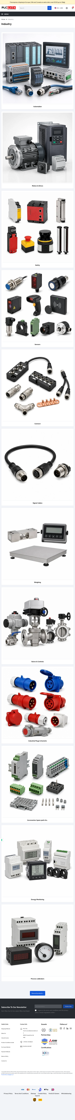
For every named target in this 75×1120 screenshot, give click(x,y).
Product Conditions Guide (7, 1042)
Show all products (37, 993)
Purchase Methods (5, 1047)
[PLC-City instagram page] (61, 1028)
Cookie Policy (42, 1093)
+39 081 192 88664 (28, 1041)
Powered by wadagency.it (7, 1074)
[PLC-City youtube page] (71, 1028)
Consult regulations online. (47, 1012)
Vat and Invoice (5, 1038)
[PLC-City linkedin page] (67, 1028)
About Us (3, 1033)
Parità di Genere (54, 1093)
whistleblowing (66, 1093)
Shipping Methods (5, 1028)
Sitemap (33, 1093)
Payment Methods (5, 1051)
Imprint (37, 1096)
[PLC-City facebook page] (64, 1028)
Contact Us (4, 1061)
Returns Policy (4, 1056)
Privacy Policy (8, 1093)
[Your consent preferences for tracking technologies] (1, 840)
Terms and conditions (22, 1093)
